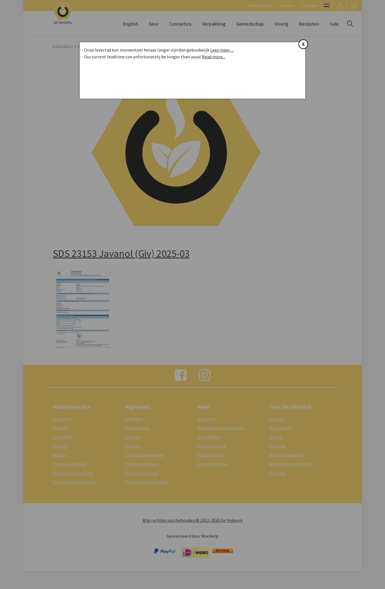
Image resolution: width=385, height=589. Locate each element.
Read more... (213, 56)
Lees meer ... (221, 50)
